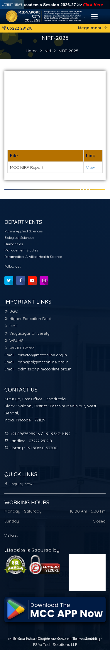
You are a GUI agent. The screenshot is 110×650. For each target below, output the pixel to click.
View (90, 167)
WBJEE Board (21, 348)
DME (13, 326)
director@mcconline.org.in (42, 355)
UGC (13, 311)
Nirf (48, 50)
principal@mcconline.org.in (43, 362)
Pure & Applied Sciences (23, 231)
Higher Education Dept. (30, 318)
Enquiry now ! (21, 483)
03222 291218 (19, 28)
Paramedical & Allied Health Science (33, 256)
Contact (91, 639)
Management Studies (21, 250)
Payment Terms (69, 639)
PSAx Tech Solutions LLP (55, 644)
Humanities (13, 244)
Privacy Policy (24, 639)
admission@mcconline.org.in (44, 369)
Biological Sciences (19, 237)
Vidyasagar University (29, 333)
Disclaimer (46, 639)
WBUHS (15, 340)
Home (32, 50)
